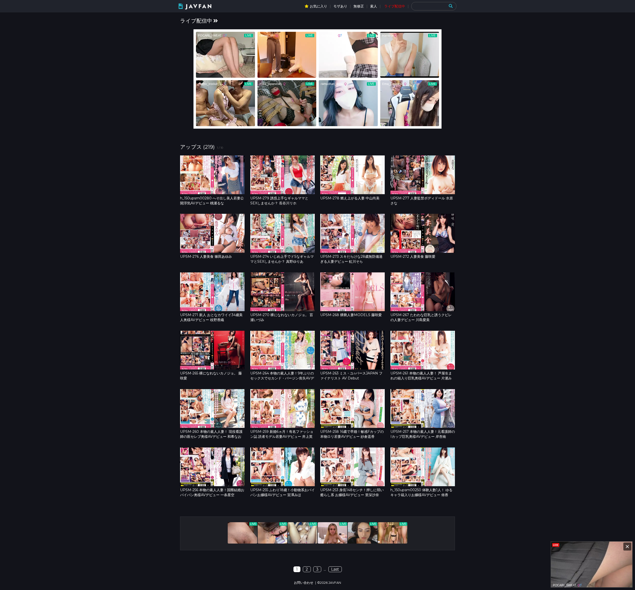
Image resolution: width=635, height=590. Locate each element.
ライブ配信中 (394, 6)
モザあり (340, 6)
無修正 (358, 6)
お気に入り (318, 6)
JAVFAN (199, 6)
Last (335, 569)
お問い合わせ (303, 583)
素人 (373, 6)
